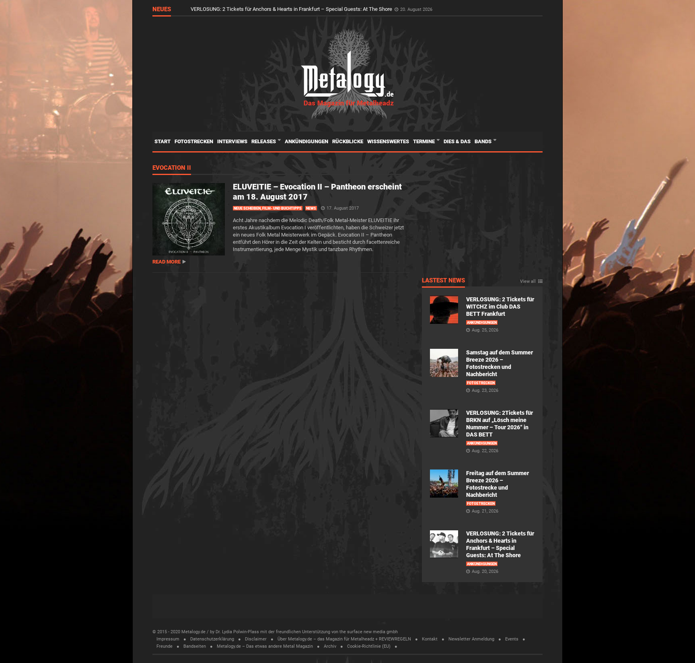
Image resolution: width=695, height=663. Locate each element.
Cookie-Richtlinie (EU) (369, 646)
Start (162, 141)
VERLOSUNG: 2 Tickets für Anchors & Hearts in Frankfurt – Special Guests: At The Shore (292, 9)
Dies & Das (457, 141)
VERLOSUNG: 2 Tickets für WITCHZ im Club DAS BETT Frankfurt (500, 306)
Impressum (167, 639)
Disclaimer (256, 639)
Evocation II (171, 168)
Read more (166, 261)
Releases (264, 141)
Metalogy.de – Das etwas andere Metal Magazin (265, 646)
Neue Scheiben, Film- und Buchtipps (268, 208)
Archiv (330, 646)
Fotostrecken (194, 141)
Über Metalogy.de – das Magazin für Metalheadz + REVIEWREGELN (344, 639)
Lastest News (443, 281)
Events (511, 639)
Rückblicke (347, 141)
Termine (424, 141)
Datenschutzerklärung (212, 639)
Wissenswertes (388, 141)
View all (528, 281)
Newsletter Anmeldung (471, 639)
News (311, 208)
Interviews (232, 141)
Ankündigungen (306, 141)
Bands (484, 141)
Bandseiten (194, 646)
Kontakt (430, 639)
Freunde (164, 646)
